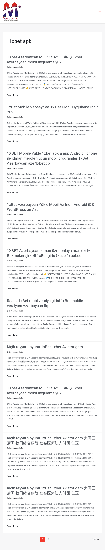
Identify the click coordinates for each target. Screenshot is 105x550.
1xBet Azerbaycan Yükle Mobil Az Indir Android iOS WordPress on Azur (50, 207)
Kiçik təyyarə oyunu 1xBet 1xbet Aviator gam (45, 347)
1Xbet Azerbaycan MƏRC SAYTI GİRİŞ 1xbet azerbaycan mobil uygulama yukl (44, 59)
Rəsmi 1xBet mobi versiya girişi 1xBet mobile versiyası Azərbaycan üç (45, 303)
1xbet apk (11, 67)
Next (95, 539)
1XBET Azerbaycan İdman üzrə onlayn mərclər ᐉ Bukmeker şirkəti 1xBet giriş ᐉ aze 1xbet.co (48, 253)
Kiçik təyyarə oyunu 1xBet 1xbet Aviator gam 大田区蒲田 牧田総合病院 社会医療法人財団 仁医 (51, 440)
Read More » (12, 95)
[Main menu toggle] (99, 11)
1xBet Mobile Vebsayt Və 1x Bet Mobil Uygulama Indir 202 (52, 109)
